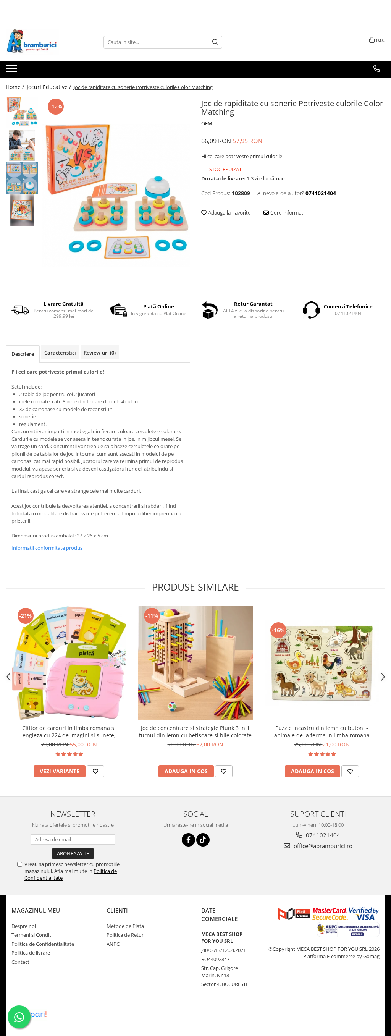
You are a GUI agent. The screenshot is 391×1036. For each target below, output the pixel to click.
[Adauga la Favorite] (95, 771)
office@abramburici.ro (322, 846)
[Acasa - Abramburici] (44, 42)
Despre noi (23, 926)
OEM (206, 123)
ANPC (113, 943)
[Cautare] (215, 42)
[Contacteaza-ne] (376, 68)
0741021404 (322, 835)
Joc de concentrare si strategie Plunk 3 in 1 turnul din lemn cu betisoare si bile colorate (195, 731)
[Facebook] (188, 840)
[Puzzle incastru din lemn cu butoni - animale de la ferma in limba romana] (322, 663)
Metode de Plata (125, 926)
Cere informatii (287, 212)
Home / (16, 87)
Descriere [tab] (22, 353)
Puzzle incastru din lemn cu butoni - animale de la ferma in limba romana (322, 731)
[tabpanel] (116, 195)
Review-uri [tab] (100, 352)
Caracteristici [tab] (60, 352)
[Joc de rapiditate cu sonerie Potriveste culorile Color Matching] (116, 195)
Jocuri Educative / (50, 87)
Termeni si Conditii (32, 934)
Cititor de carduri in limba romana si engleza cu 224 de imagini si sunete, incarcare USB (69, 731)
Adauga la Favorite (229, 212)
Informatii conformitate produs (46, 547)
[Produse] (12, 70)
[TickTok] (203, 840)
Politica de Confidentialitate (42, 943)
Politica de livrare (30, 952)
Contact (20, 961)
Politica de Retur (125, 934)
